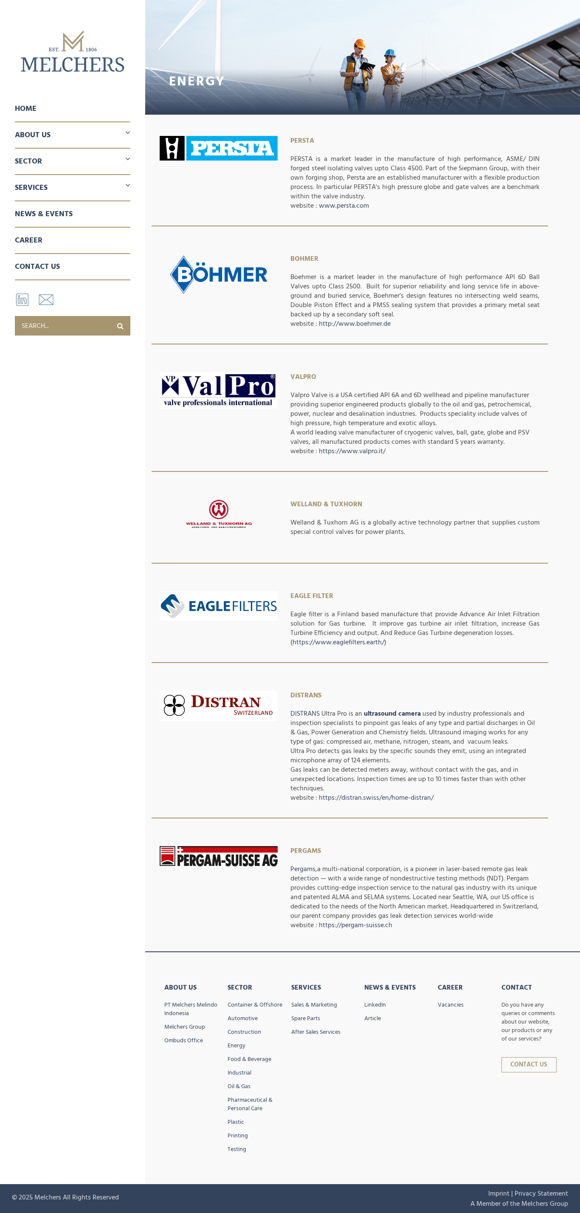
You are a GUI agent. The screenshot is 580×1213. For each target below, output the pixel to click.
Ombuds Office (183, 1040)
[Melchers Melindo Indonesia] (72, 51)
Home (26, 108)
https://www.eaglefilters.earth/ (338, 642)
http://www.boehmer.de (355, 323)
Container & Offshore (255, 1005)
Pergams (302, 869)
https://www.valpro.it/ (352, 451)
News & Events (44, 214)
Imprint (499, 1193)
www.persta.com (344, 205)
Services (306, 987)
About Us (180, 987)
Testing (237, 1149)
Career (28, 240)
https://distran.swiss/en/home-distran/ (376, 797)
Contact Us (37, 266)
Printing (238, 1135)
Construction (244, 1032)
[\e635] (120, 325)
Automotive (243, 1018)
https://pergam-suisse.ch (355, 925)
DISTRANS (305, 713)
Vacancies (451, 1005)
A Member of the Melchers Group (519, 1203)
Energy (236, 1045)
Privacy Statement (541, 1193)
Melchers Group (184, 1027)
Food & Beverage (249, 1059)
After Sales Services (316, 1032)
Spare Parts (305, 1018)
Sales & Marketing (314, 1005)
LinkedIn (375, 1005)
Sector (240, 987)
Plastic (236, 1122)
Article (372, 1018)
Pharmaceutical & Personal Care (250, 1104)
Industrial (239, 1073)
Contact (516, 987)
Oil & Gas (239, 1086)
